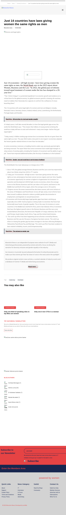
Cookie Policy (5, 492)
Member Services (55, 490)
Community (37, 490)
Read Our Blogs (38, 488)
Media (19, 494)
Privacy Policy (6, 497)
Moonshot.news (8, 28)
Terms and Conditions (8, 494)
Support (4, 490)
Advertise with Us (55, 492)
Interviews (21, 490)
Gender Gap (12, 280)
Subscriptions (54, 494)
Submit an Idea (54, 488)
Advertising (21, 497)
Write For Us (53, 497)
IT (18, 488)
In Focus (20, 492)
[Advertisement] (33, 354)
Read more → (33, 266)
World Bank (28, 85)
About (3, 488)
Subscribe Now (8, 330)
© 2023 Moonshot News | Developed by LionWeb (14, 505)
